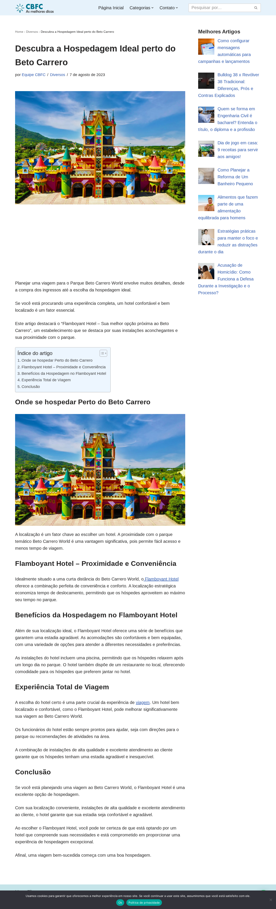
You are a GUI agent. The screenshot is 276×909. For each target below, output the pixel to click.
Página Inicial (111, 7)
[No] (270, 900)
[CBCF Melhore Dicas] (35, 7)
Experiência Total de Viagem (46, 380)
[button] (152, 8)
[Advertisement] (100, 249)
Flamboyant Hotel (161, 579)
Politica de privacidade (144, 902)
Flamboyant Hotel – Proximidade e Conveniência (64, 367)
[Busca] (256, 7)
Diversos (32, 31)
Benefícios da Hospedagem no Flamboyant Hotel (64, 373)
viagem (143, 702)
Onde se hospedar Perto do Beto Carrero (57, 360)
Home (19, 31)
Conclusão (31, 386)
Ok (120, 902)
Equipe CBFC (33, 75)
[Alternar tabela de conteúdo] (101, 353)
